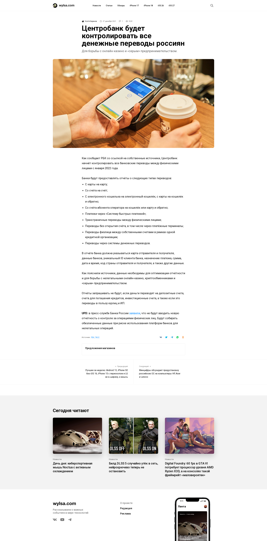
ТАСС (97, 337)
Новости (97, 5)
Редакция (126, 508)
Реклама (125, 513)
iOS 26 (161, 5)
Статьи (109, 5)
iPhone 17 (134, 5)
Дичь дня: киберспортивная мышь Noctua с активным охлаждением (72, 467)
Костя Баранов (91, 21)
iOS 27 (172, 5)
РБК (92, 337)
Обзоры (121, 5)
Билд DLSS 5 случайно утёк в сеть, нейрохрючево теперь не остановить (133, 467)
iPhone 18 (148, 5)
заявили (134, 313)
